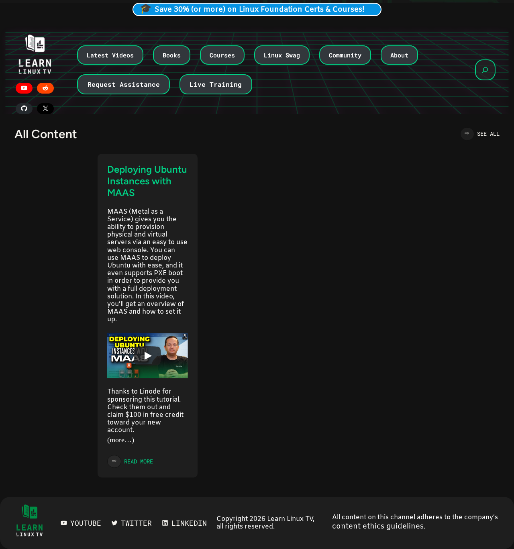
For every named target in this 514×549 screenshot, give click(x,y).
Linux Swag (282, 55)
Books (172, 55)
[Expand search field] (485, 69)
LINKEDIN (189, 523)
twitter (136, 523)
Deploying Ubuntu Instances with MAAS (147, 180)
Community (345, 55)
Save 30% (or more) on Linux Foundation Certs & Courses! (260, 9)
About (399, 55)
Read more (138, 461)
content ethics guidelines (378, 526)
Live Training (216, 84)
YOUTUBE (85, 523)
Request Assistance (124, 84)
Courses (222, 55)
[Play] (147, 355)
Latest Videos (110, 55)
